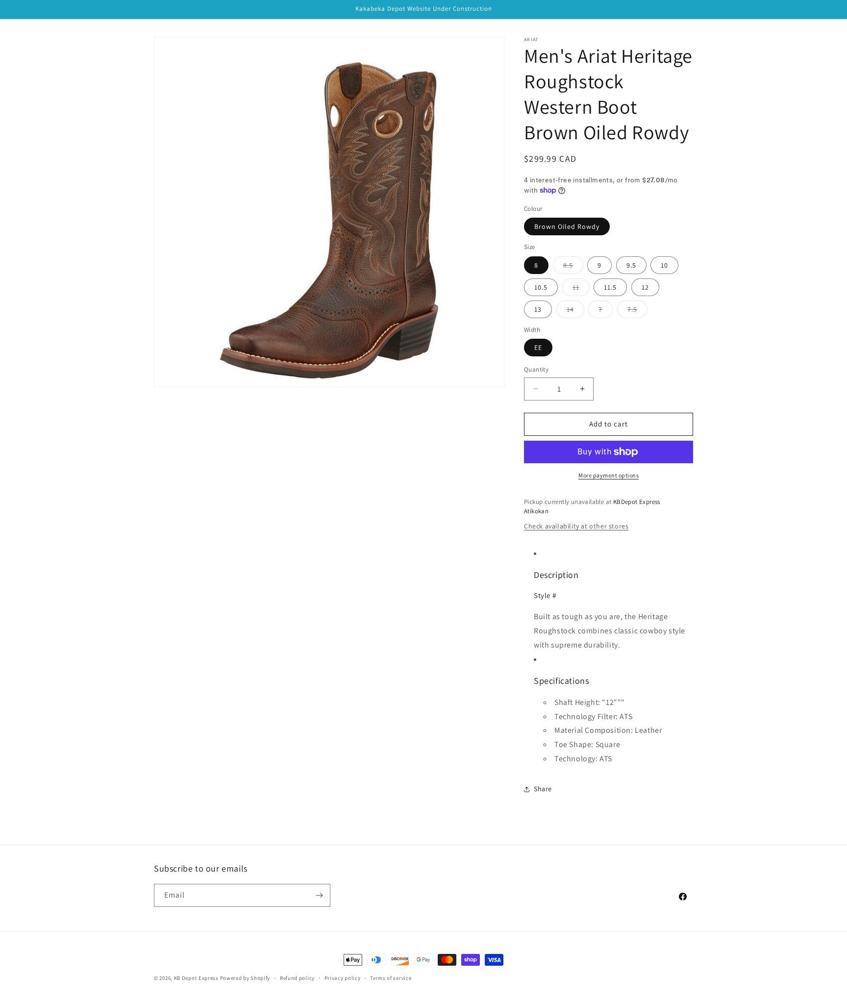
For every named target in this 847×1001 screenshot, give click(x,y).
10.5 (541, 287)
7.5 (637, 311)
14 (575, 311)
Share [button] (543, 788)
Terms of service (390, 978)
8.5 (573, 267)
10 (664, 265)
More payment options (608, 475)
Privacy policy (342, 978)
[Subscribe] (319, 895)
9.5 (631, 265)
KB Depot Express (196, 978)
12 (645, 287)
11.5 (610, 287)
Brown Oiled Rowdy (566, 226)
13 (538, 309)
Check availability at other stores (576, 526)
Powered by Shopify (245, 978)
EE (538, 347)
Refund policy (297, 978)
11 (581, 289)
